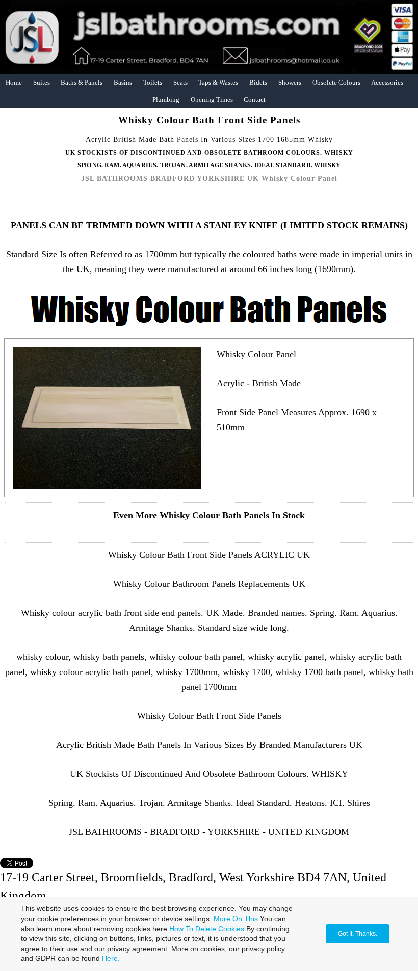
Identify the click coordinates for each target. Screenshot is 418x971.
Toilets (152, 82)
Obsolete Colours (336, 82)
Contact (255, 99)
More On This (236, 918)
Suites (41, 82)
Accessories (387, 82)
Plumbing (165, 99)
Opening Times (212, 99)
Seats (180, 82)
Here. (111, 958)
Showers (289, 82)
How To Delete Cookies (206, 929)
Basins (123, 82)
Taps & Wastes (218, 82)
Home (14, 82)
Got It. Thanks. (357, 933)
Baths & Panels (81, 82)
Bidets (258, 82)
